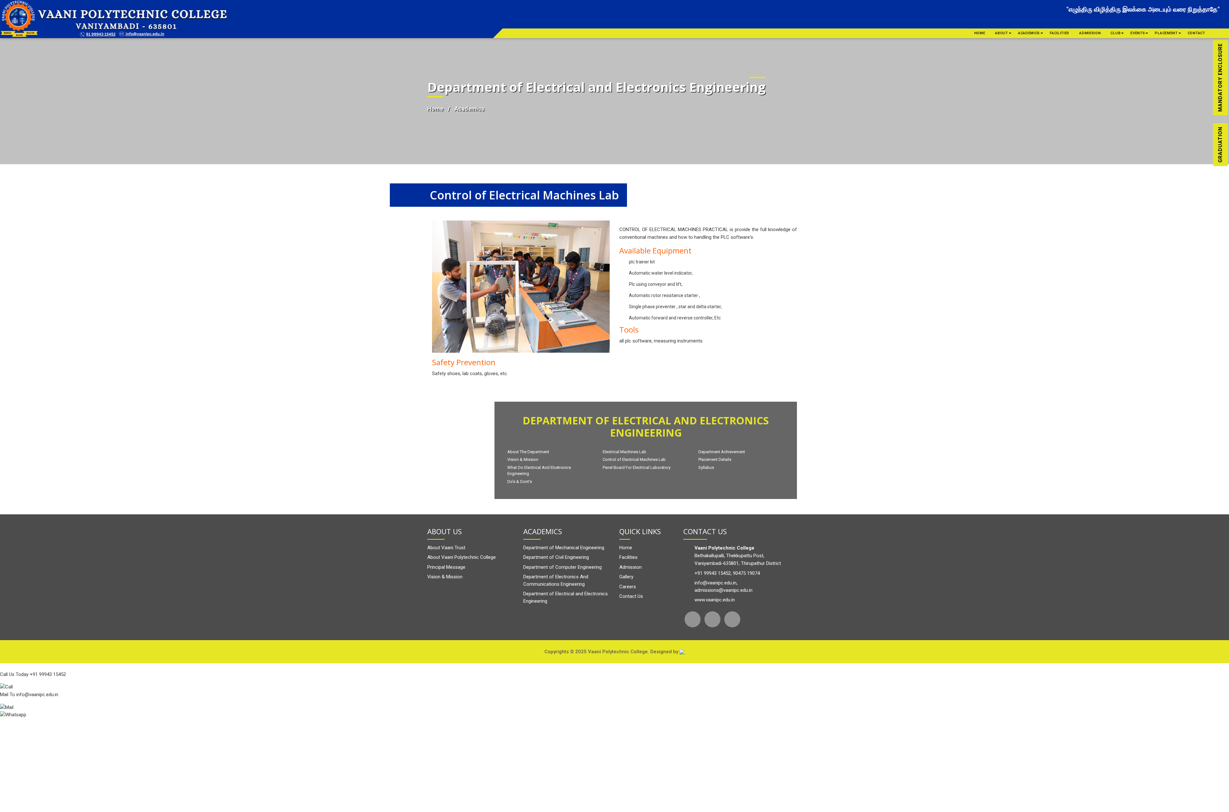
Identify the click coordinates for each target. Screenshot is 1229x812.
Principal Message (446, 567)
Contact (1196, 33)
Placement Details (714, 459)
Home (979, 33)
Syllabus (706, 467)
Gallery (626, 577)
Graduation (1220, 145)
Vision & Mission (522, 459)
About (1001, 33)
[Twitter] (712, 619)
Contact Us (631, 596)
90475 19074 (746, 573)
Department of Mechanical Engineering (563, 548)
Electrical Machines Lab (624, 451)
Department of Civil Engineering (556, 557)
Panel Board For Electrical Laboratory (637, 467)
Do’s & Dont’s (519, 481)
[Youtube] (732, 619)
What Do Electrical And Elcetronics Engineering (539, 470)
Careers (627, 587)
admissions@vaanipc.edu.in (723, 590)
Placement (1166, 33)
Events (1137, 33)
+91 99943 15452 (713, 573)
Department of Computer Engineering (562, 567)
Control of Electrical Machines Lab (634, 459)
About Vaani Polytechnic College (461, 557)
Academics (1029, 33)
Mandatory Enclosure (1220, 77)
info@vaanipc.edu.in (715, 583)
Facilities (1059, 33)
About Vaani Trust (446, 548)
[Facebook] (693, 619)
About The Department (528, 451)
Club (1116, 33)
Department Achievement (721, 451)
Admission (1090, 33)
